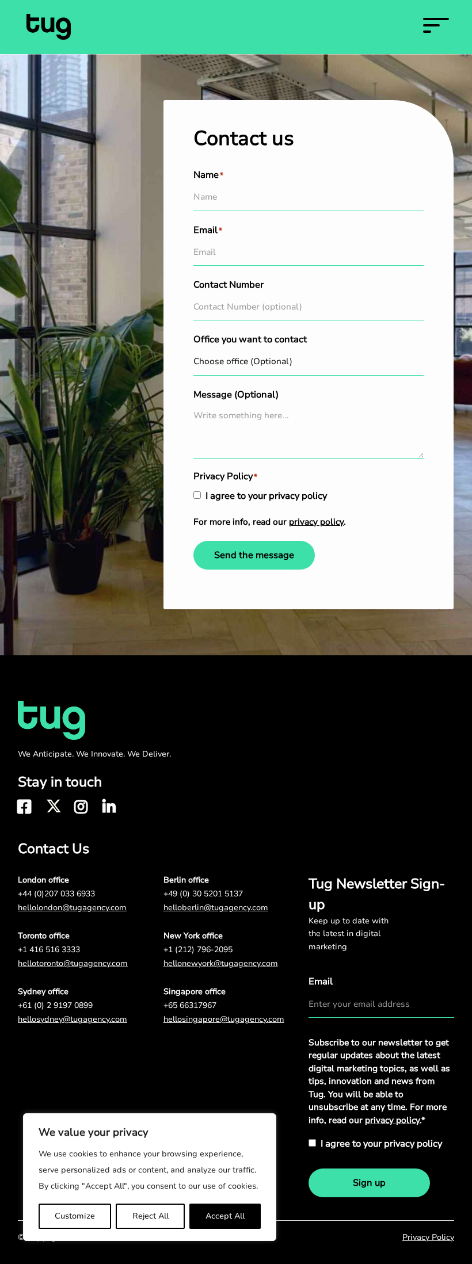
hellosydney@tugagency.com (72, 1019)
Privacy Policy (428, 1237)
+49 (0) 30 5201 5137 (203, 893)
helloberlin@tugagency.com (215, 907)
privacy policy (316, 522)
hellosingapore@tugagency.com (223, 1019)
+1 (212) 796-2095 (198, 949)
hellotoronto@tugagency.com (73, 963)
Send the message (254, 555)
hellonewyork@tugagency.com (220, 963)
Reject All (150, 1215)
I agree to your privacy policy (266, 496)
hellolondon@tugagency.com (72, 907)
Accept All (225, 1215)
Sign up (369, 1183)
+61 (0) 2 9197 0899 (55, 1005)
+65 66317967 (189, 1005)
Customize (75, 1215)
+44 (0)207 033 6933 (56, 893)
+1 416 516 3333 (49, 949)
